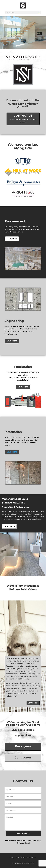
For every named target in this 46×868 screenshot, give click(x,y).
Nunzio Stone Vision (22, 103)
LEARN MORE (12, 452)
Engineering (14, 321)
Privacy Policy (17, 863)
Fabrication (23, 367)
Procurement (15, 221)
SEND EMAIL (23, 833)
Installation (13, 432)
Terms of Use (29, 863)
